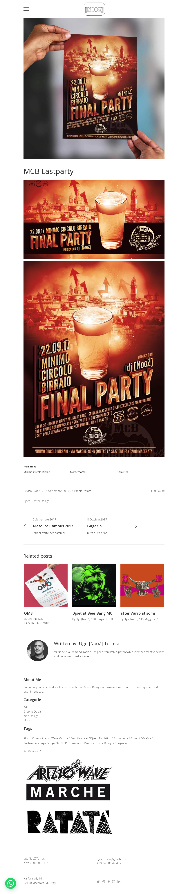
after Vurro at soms (138, 613)
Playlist (88, 743)
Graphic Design (81, 491)
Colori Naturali (79, 738)
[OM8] (46, 585)
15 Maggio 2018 (150, 619)
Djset (27, 501)
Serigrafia (121, 743)
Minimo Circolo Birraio (37, 472)
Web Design (31, 716)
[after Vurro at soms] (142, 585)
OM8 (28, 613)
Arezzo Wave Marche (55, 738)
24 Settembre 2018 (36, 623)
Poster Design (40, 501)
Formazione (120, 738)
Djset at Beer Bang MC (92, 613)
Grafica (146, 738)
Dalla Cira (122, 472)
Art (25, 707)
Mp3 (60, 743)
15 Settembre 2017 (56, 491)
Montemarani (78, 472)
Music (27, 720)
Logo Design (47, 743)
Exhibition (105, 738)
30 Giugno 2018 (103, 619)
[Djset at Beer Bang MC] (94, 585)
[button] (10, 883)
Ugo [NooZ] (34, 491)
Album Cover (31, 738)
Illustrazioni (30, 743)
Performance (73, 743)
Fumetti (135, 738)
